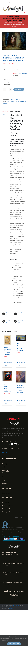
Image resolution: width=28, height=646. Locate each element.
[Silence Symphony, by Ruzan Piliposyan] (7, 340)
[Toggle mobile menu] (25, 13)
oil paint (22, 101)
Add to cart (18, 89)
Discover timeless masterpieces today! (10, 553)
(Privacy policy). (26, 637)
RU (8, 452)
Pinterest (14, 594)
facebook (7, 591)
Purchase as (7, 70)
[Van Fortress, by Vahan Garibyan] (21, 338)
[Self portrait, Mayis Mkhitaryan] (7, 376)
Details (10, 362)
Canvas (8, 101)
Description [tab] (5, 111)
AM (3, 452)
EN (6, 452)
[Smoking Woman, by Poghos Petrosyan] (21, 377)
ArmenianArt (16, 605)
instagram (19, 591)
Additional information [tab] (5, 116)
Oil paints (12, 99)
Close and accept (14, 643)
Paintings (17, 99)
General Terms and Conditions (14, 606)
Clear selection (23, 73)
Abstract (11, 608)
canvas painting (15, 101)
